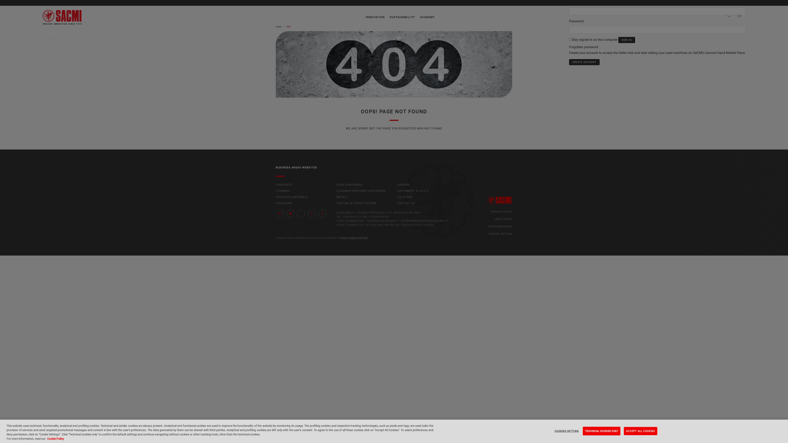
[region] (394, 431)
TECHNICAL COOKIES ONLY (601, 431)
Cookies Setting (566, 431)
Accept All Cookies (640, 431)
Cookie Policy (55, 438)
